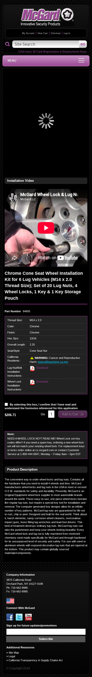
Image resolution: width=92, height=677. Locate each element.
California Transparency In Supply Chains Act (36, 660)
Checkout (56, 33)
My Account (28, 33)
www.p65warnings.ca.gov (53, 361)
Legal (12, 656)
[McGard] (47, 17)
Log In (67, 33)
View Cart (43, 33)
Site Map (14, 652)
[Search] (7, 44)
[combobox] (49, 44)
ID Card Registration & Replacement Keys (60, 51)
